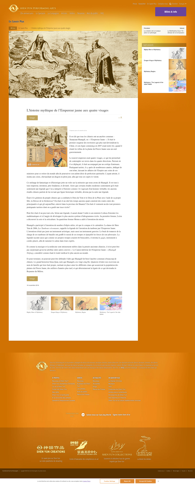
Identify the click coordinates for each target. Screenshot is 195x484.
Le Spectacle (40, 13)
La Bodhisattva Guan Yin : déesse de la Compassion (175, 32)
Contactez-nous (163, 4)
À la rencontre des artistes (61, 398)
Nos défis (55, 392)
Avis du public (92, 13)
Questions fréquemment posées (63, 400)
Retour (13, 28)
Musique (111, 384)
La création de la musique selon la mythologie (152, 32)
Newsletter (142, 4)
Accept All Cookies (145, 481)
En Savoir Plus (151, 4)
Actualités (97, 377)
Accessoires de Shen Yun (117, 395)
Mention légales (176, 470)
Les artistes (81, 389)
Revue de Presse (83, 394)
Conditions (168, 470)
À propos (55, 377)
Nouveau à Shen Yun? (60, 381)
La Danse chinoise (115, 381)
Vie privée (184, 470)
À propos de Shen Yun (83, 385)
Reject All (127, 481)
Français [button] (182, 4)
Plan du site (190, 470)
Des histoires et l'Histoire (117, 398)
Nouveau (80, 13)
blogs (95, 386)
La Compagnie (53, 13)
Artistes (64, 13)
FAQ (102, 13)
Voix (110, 386)
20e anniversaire (26, 13)
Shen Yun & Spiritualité (60, 395)
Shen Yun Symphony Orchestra (63, 384)
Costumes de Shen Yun (116, 389)
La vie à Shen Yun (58, 386)
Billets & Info (171, 11)
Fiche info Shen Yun (59, 389)
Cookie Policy (86, 481)
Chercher (175, 4)
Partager (32, 117)
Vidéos (72, 13)
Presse (135, 4)
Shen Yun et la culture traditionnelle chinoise (124, 400)
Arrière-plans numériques (117, 392)
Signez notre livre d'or (121, 414)
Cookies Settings (109, 481)
